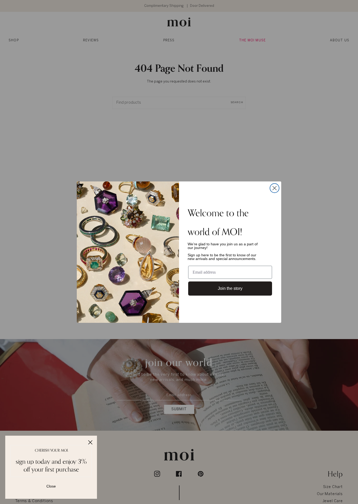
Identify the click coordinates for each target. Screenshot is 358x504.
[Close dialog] (274, 188)
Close (51, 486)
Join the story (230, 288)
